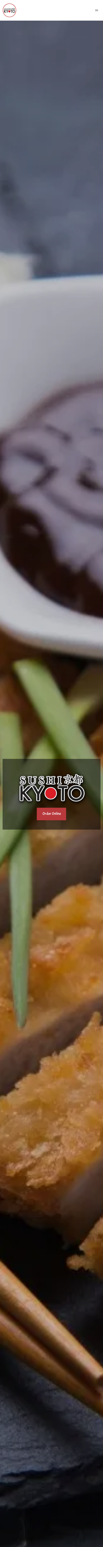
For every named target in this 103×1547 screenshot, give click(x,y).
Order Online (51, 813)
